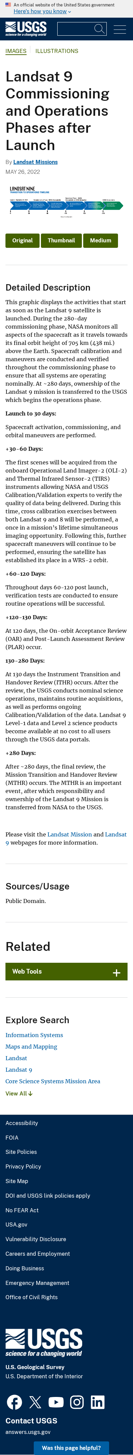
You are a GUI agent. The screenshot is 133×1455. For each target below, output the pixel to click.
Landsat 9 (18, 1069)
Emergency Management (37, 1283)
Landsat (16, 1058)
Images (16, 51)
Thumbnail (61, 240)
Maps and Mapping (31, 1046)
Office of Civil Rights (31, 1297)
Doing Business (24, 1269)
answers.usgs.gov (27, 1432)
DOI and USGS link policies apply (47, 1196)
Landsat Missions (35, 162)
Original (22, 240)
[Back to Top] (108, 1430)
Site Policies (21, 1152)
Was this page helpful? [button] (71, 1448)
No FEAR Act (22, 1211)
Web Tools (27, 971)
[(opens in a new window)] (14, 1401)
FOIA (11, 1138)
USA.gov (16, 1225)
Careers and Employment (37, 1254)
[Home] (25, 35)
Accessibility (21, 1123)
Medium (100, 240)
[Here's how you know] (66, 9)
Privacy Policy (23, 1167)
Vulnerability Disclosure (35, 1239)
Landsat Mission (69, 834)
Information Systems (34, 1035)
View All (16, 1093)
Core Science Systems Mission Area (52, 1081)
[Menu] (120, 29)
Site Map (16, 1181)
